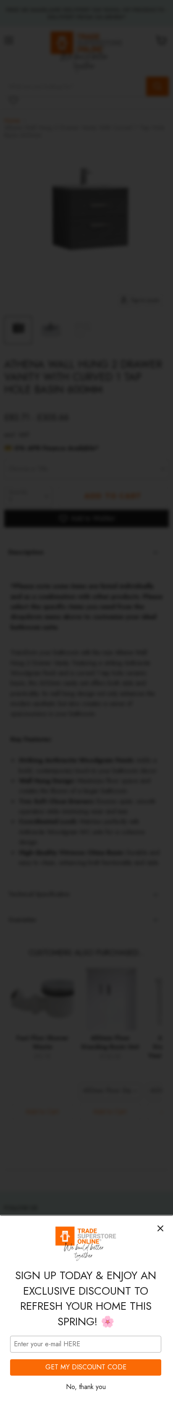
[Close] (160, 1228)
